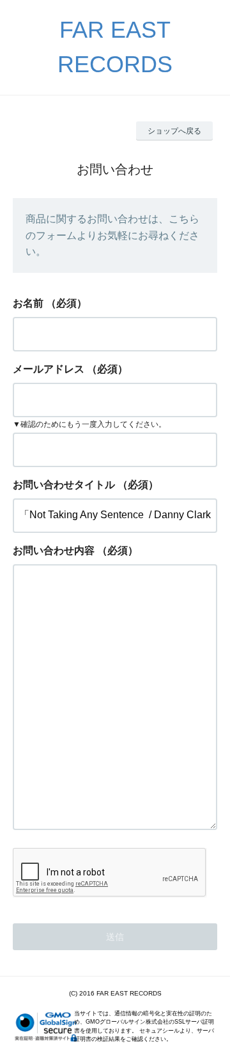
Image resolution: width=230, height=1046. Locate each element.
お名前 (28, 303)
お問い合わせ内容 (54, 550)
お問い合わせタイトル (64, 484)
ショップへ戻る (174, 131)
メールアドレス (48, 369)
